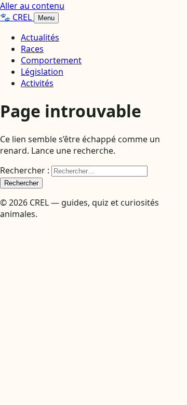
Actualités (40, 37)
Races (32, 49)
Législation (42, 71)
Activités (37, 83)
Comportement (51, 60)
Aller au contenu (32, 5)
